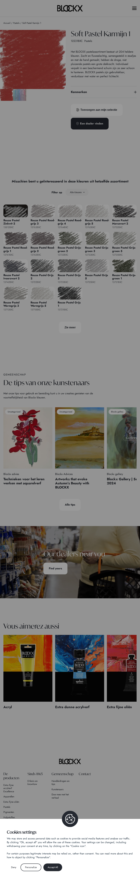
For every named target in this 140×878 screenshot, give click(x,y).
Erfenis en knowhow (32, 782)
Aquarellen (8, 796)
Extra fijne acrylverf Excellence (8, 788)
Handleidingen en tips (60, 782)
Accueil (6, 23)
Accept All (53, 867)
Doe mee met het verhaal (60, 796)
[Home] (70, 761)
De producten (11, 776)
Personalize (31, 867)
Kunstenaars (58, 789)
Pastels (6, 807)
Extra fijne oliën (11, 802)
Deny (13, 867)
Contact (85, 774)
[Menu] (134, 8)
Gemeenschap (63, 774)
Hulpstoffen (9, 817)
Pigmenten (8, 812)
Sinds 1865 (35, 774)
